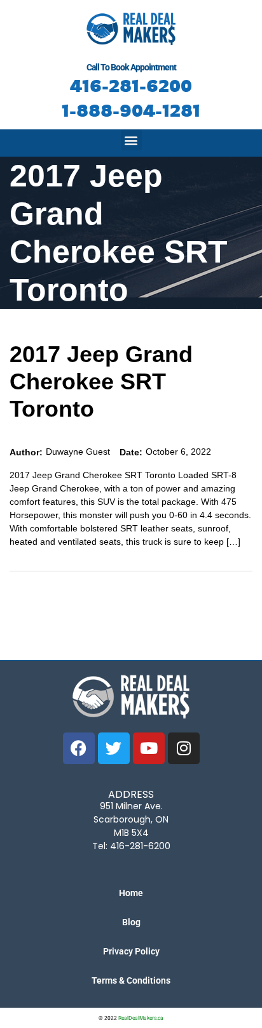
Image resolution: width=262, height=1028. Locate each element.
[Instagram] (184, 748)
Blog (131, 922)
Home (131, 893)
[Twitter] (114, 748)
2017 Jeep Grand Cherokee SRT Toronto (101, 381)
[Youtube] (149, 748)
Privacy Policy (131, 951)
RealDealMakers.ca (140, 1018)
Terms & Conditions (131, 980)
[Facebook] (79, 748)
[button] (131, 139)
